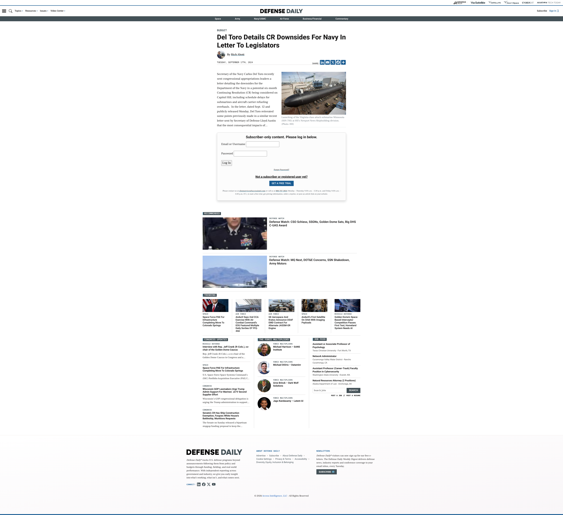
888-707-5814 (281, 191)
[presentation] (264, 349)
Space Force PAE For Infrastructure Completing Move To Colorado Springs (213, 321)
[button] (4, 11)
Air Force (284, 18)
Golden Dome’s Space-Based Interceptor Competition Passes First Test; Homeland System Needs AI (346, 323)
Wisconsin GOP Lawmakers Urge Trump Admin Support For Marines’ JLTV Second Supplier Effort (225, 392)
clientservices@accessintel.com (252, 191)
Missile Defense (343, 314)
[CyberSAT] (528, 3)
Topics (18, 11)
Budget (222, 30)
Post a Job (336, 395)
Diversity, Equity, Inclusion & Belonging (275, 462)
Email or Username (233, 144)
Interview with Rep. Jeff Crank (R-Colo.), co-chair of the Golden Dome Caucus (226, 348)
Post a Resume (353, 395)
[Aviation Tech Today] (549, 2)
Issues (43, 11)
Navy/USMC (260, 18)
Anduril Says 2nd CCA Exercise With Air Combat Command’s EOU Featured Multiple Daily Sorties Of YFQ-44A (247, 324)
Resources (30, 11)
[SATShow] (495, 2)
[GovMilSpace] (511, 2)
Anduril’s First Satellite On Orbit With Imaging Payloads (313, 320)
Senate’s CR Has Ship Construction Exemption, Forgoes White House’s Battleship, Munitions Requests (221, 416)
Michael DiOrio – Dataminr (287, 364)
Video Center (57, 11)
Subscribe (542, 11)
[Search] (10, 11)
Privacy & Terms (283, 459)
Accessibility (301, 459)
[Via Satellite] (478, 3)
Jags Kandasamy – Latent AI (288, 400)
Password (227, 153)
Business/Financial (312, 18)
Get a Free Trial (281, 183)
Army (237, 18)
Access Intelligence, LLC (274, 495)
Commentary (341, 18)
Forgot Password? (281, 169)
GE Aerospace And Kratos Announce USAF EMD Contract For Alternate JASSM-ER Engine (281, 323)
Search (353, 390)
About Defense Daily (292, 455)
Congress (207, 386)
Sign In (553, 11)
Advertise (261, 455)
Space (218, 18)
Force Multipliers (283, 344)
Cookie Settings (264, 459)
